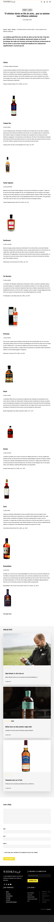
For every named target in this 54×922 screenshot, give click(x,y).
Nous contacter (30, 892)
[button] (50, 2)
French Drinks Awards (11, 902)
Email (4, 836)
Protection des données (32, 898)
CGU (28, 900)
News (30, 10)
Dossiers (8, 894)
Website (4, 843)
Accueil (5, 29)
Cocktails (8, 898)
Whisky (25, 10)
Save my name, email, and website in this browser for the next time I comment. (21, 852)
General (12, 721)
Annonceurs (29, 894)
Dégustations (9, 896)
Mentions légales (30, 896)
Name (4, 829)
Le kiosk (8, 900)
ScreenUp (49, 909)
